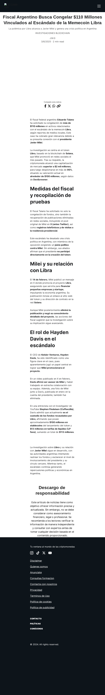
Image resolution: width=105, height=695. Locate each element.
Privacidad (36, 590)
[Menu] (99, 6)
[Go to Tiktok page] (38, 553)
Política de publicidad (42, 607)
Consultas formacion (42, 578)
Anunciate (36, 572)
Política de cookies (41, 601)
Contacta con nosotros (43, 584)
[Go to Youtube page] (50, 553)
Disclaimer (36, 560)
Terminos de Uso (40, 595)
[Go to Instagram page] (31, 553)
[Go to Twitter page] (44, 553)
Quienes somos (39, 566)
